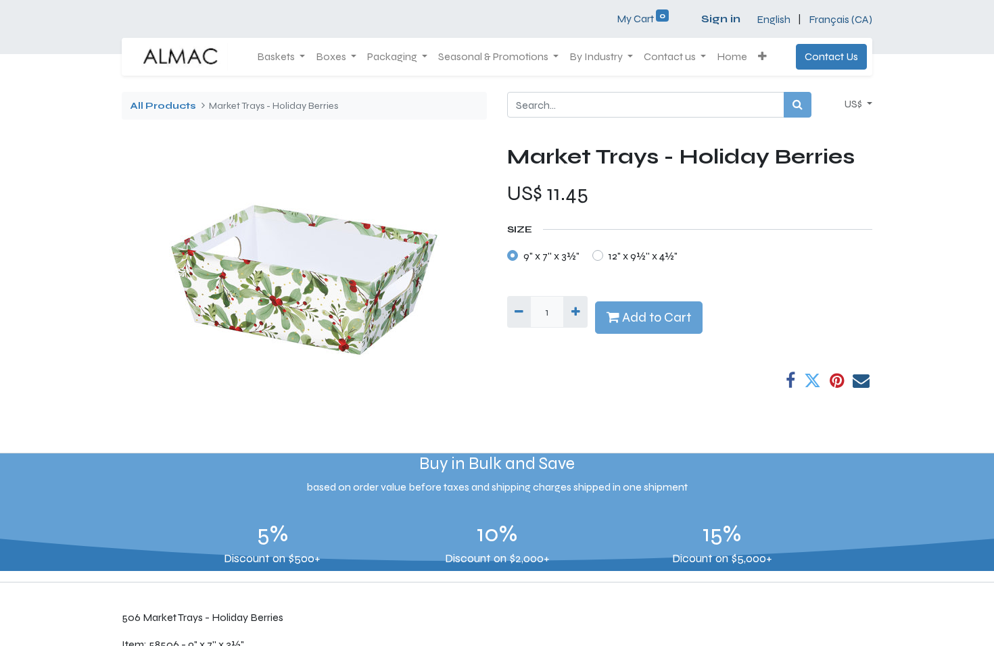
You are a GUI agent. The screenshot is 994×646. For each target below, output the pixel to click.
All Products (163, 105)
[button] (762, 56)
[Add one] (575, 311)
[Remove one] (519, 311)
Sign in (720, 18)
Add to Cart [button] (655, 317)
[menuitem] (732, 56)
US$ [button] (854, 103)
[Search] (797, 105)
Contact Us (831, 56)
